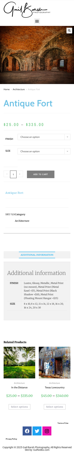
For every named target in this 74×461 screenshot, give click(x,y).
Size (7, 150)
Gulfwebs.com (41, 449)
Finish (9, 139)
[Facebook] (27, 430)
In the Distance (19, 387)
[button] (37, 21)
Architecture (19, 89)
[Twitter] (37, 430)
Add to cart (40, 174)
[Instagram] (46, 430)
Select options (19, 406)
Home (7, 89)
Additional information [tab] (37, 255)
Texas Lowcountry (54, 387)
